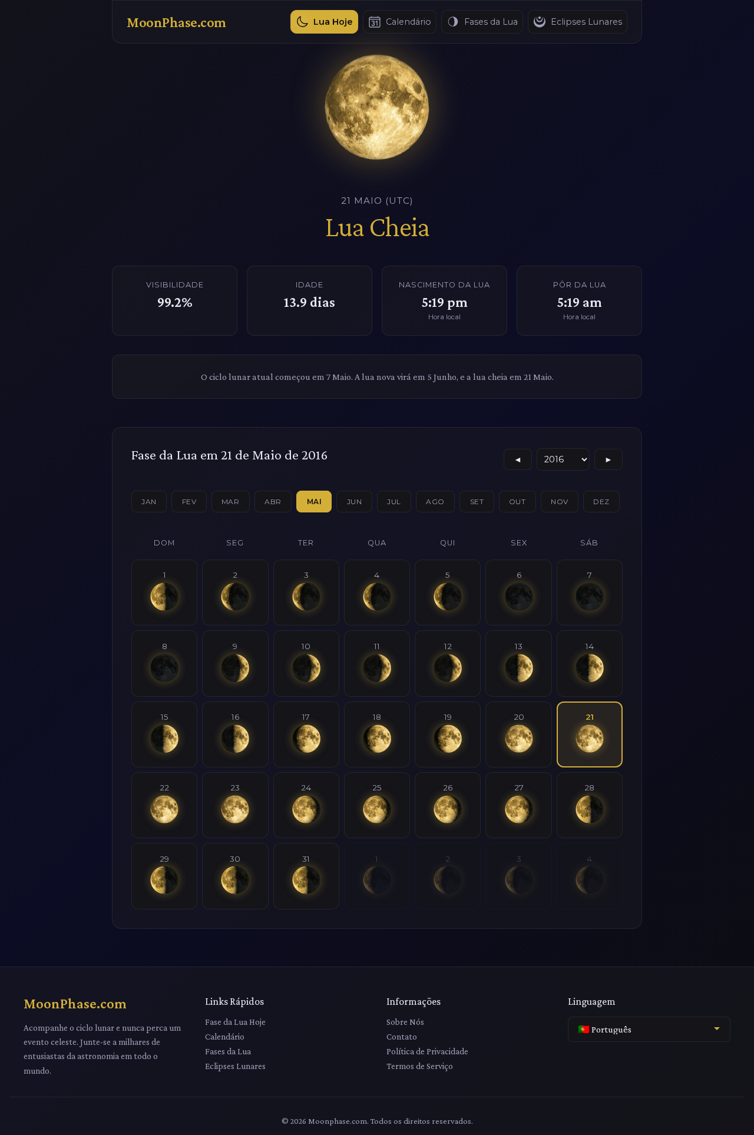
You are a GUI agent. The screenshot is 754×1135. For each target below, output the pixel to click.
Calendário (224, 1036)
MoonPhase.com (176, 22)
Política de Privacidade (427, 1051)
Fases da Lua (228, 1051)
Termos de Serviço (419, 1066)
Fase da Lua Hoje (235, 1022)
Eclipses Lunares (235, 1066)
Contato (401, 1036)
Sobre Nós (405, 1022)
